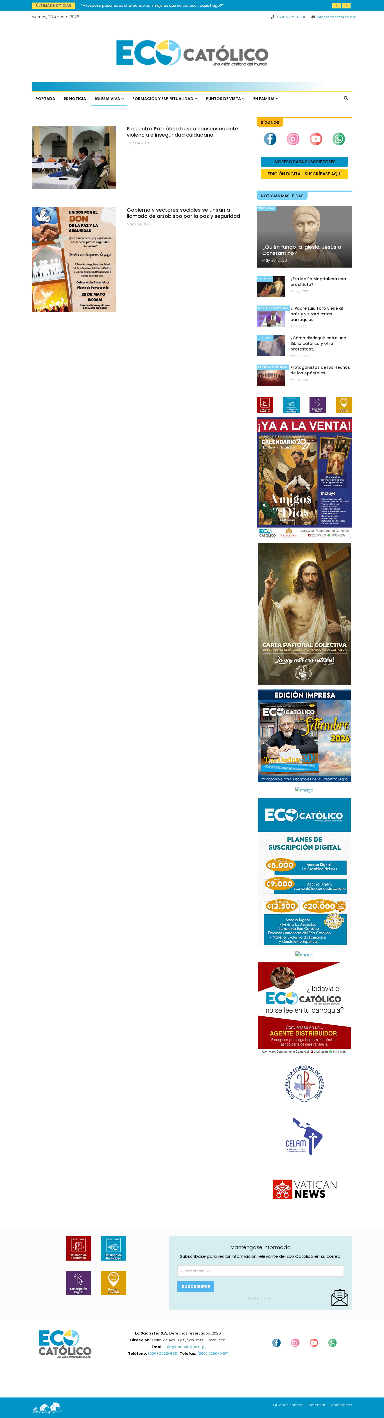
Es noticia (75, 98)
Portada (45, 98)
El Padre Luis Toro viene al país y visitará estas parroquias (316, 314)
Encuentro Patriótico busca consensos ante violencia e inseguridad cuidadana (182, 131)
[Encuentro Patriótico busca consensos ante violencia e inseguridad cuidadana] (74, 157)
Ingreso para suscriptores (305, 162)
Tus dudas (266, 208)
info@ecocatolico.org (336, 17)
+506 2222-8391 (290, 17)
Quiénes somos (287, 1405)
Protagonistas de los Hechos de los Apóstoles (123, 5)
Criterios (264, 278)
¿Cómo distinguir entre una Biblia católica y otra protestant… (318, 343)
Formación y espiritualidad (162, 98)
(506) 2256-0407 (212, 1353)
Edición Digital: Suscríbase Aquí (305, 174)
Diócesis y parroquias (273, 308)
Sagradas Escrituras (273, 367)
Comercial (315, 1405)
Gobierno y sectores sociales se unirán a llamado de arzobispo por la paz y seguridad (183, 213)
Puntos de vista (223, 98)
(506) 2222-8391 (163, 1353)
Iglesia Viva (107, 98)
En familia (264, 98)
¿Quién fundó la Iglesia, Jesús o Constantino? (301, 250)
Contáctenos (340, 1405)
